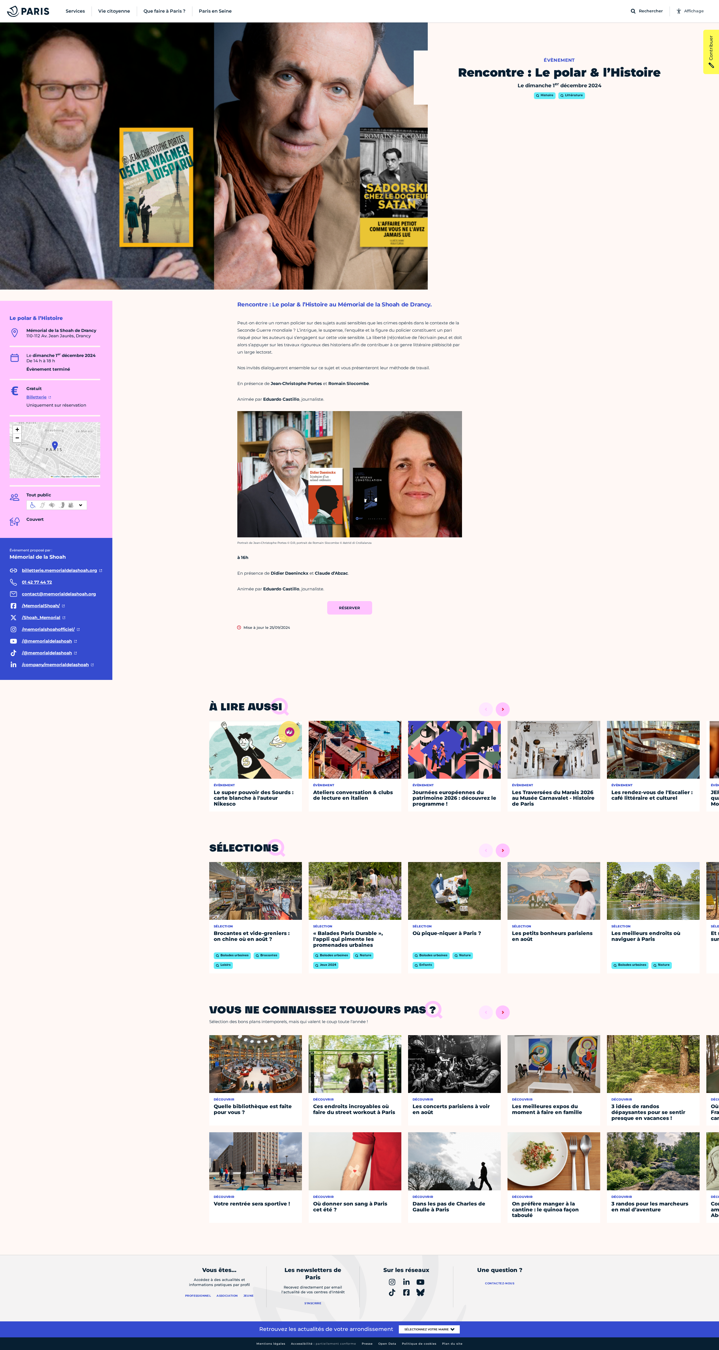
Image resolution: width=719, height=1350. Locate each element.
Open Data (387, 1344)
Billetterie (36, 397)
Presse (367, 1344)
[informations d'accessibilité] (56, 505)
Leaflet (56, 476)
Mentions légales (270, 1344)
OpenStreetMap (79, 476)
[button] (55, 445)
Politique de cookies (419, 1344)
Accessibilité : (323, 1344)
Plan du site (452, 1344)
